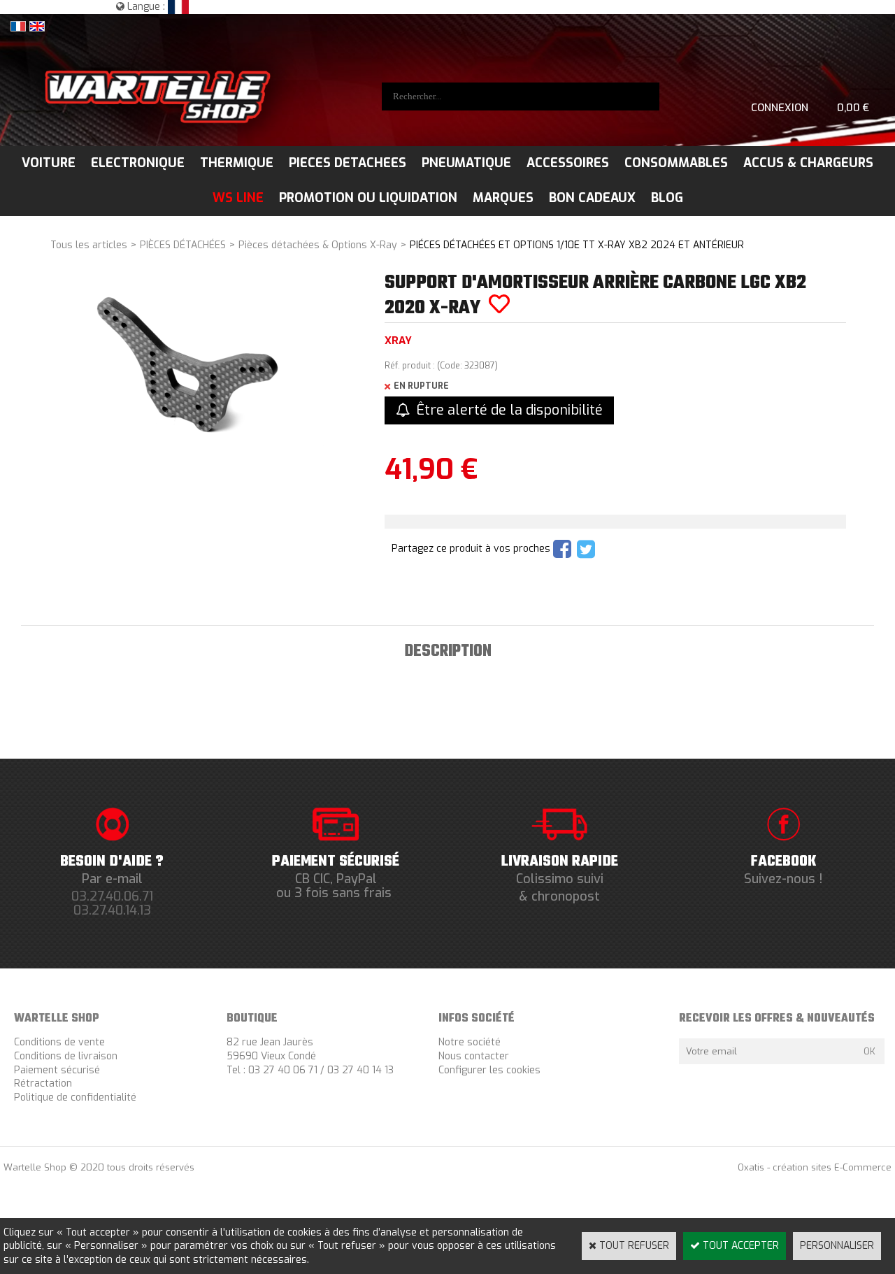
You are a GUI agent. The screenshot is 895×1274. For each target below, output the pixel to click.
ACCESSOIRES (568, 163)
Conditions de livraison (65, 1056)
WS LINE (238, 197)
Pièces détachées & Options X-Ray (317, 245)
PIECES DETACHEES (347, 163)
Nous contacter (473, 1056)
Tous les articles (88, 245)
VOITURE (49, 163)
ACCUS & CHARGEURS (808, 163)
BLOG (667, 197)
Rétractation (43, 1083)
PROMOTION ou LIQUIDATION (368, 197)
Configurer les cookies (489, 1070)
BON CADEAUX (592, 197)
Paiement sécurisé (57, 1070)
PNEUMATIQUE (466, 163)
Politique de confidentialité (75, 1097)
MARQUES (503, 197)
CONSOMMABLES (676, 163)
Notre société (469, 1042)
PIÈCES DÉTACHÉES (183, 245)
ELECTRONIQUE (138, 163)
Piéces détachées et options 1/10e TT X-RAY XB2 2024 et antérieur (577, 245)
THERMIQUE (236, 163)
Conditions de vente (59, 1042)
